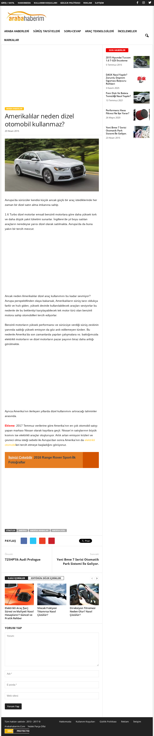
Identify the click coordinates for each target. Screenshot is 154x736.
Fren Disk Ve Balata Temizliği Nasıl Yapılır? (118, 94)
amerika (23, 530)
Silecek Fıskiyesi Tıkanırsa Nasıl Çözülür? (47, 611)
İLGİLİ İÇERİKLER (16, 578)
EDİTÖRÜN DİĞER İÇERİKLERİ (46, 578)
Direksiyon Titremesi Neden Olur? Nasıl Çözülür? (82, 611)
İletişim (99, 2)
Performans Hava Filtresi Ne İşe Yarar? (117, 112)
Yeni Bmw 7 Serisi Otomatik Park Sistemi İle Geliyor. (78, 561)
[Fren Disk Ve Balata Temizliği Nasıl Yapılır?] (142, 98)
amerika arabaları (39, 530)
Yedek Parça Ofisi (37, 726)
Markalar (11, 40)
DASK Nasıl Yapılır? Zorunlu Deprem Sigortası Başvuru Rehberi (116, 79)
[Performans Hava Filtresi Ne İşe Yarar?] (142, 115)
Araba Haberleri (16, 31)
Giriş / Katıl (7, 2)
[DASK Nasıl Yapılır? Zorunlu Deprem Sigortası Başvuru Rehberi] (142, 79)
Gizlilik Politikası (70, 2)
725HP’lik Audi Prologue (23, 559)
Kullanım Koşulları (45, 2)
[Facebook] (137, 3)
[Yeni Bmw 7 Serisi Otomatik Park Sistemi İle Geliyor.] (142, 132)
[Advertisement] (51, 74)
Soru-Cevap (72, 31)
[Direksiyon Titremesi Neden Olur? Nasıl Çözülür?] (84, 594)
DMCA (11, 731)
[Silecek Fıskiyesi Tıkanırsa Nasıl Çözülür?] (51, 594)
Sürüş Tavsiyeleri (46, 31)
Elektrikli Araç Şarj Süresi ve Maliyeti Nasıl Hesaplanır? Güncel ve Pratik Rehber (19, 613)
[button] (146, 35)
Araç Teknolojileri (99, 31)
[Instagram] (143, 3)
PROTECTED (23, 731)
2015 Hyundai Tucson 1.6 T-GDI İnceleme (118, 59)
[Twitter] (149, 3)
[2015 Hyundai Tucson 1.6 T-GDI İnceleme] (142, 62)
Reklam (87, 2)
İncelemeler (127, 31)
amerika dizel (58, 530)
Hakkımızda (24, 2)
